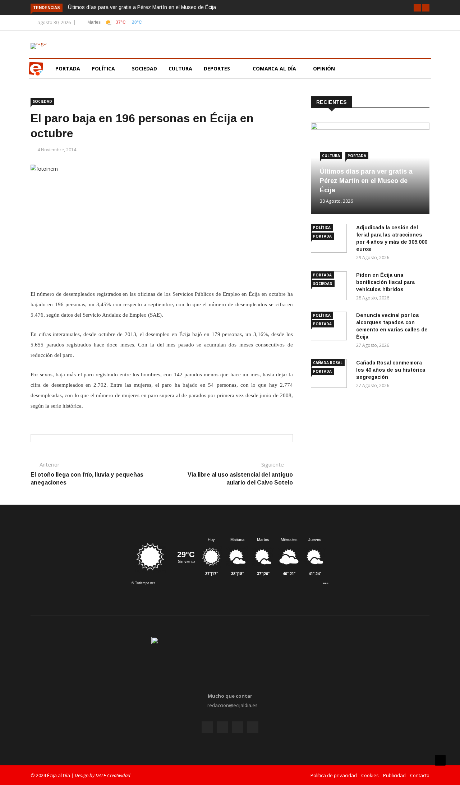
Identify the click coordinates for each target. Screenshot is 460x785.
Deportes (217, 68)
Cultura (180, 68)
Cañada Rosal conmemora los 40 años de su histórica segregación (390, 370)
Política (104, 68)
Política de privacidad (333, 775)
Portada (67, 68)
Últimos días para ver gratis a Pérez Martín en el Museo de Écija (142, 7)
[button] (417, 8)
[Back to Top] (440, 760)
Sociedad (144, 68)
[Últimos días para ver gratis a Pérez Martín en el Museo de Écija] (370, 127)
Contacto (419, 775)
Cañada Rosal (327, 362)
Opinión (324, 68)
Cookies (370, 775)
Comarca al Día (275, 68)
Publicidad (394, 775)
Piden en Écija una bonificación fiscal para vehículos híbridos (385, 282)
